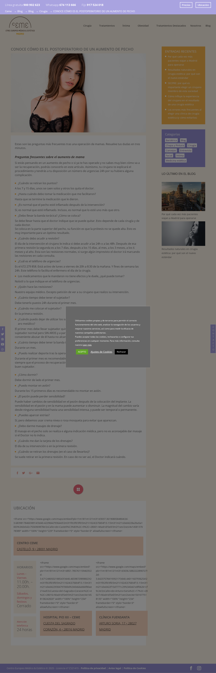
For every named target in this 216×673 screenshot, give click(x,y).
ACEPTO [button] (82, 351)
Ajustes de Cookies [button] (101, 351)
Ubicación (203, 5)
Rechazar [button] (121, 351)
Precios (186, 5)
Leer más (87, 344)
